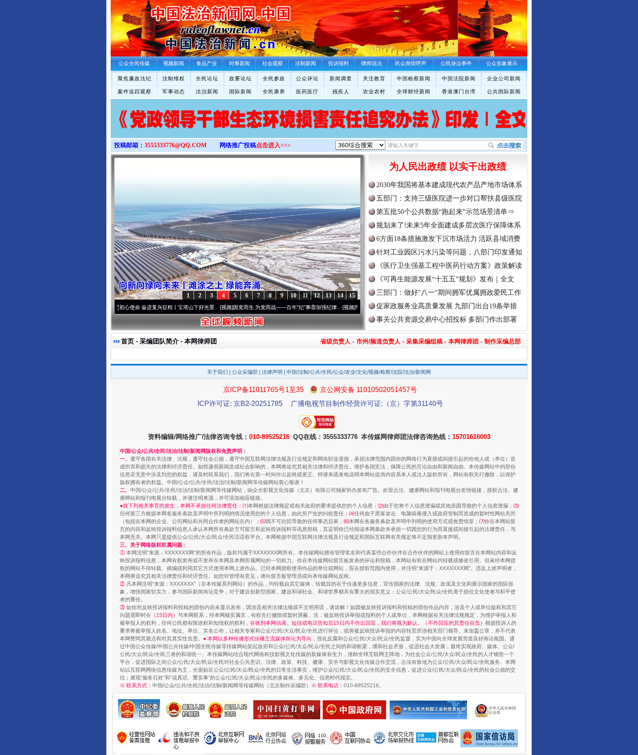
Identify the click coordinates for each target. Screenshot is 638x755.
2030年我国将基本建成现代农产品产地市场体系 (449, 184)
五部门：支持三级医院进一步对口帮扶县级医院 (449, 198)
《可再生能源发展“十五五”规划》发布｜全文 (445, 279)
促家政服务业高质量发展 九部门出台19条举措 (446, 306)
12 (317, 295)
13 (329, 295)
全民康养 (274, 92)
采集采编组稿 (424, 341)
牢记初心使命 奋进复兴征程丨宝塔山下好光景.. (147, 307)
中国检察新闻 (414, 79)
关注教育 (374, 79)
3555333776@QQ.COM (176, 145)
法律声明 (272, 372)
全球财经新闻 (414, 92)
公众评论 (307, 79)
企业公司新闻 (504, 79)
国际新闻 (240, 92)
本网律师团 (463, 341)
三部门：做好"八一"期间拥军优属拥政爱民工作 (448, 292)
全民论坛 (207, 79)
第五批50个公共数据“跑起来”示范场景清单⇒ (445, 211)
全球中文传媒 (182, 25)
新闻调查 (340, 79)
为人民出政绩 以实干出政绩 (447, 166)
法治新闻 (207, 92)
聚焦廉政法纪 (134, 79)
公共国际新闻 (504, 92)
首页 (127, 341)
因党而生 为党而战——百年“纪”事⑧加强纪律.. (270, 307)
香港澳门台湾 (459, 92)
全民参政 (274, 79)
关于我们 (217, 372)
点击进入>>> (273, 145)
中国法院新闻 (459, 79)
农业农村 (374, 92)
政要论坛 (240, 79)
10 (293, 295)
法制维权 (173, 79)
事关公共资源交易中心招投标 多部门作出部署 (446, 319)
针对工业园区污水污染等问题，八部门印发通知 (449, 252)
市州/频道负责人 (378, 341)
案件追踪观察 (134, 92)
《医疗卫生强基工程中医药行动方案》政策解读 (449, 265)
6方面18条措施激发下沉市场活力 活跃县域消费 (448, 238)
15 (352, 295)
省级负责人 (335, 341)
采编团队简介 (159, 341)
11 (305, 295)
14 (340, 295)
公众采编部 (245, 372)
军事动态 (173, 92)
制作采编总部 (502, 341)
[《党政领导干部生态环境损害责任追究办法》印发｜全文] (319, 128)
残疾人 (340, 92)
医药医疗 (307, 92)
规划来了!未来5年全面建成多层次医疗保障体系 (448, 225)
